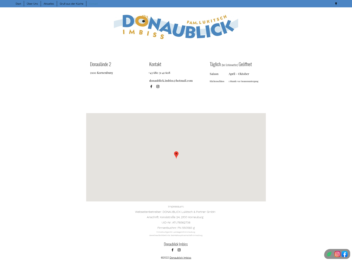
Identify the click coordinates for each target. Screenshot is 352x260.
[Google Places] (336, 4)
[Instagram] (158, 86)
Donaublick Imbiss (176, 244)
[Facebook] (151, 86)
